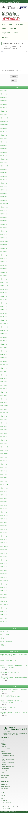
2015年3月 (4, 539)
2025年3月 (4, 149)
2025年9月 (4, 128)
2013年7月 (4, 587)
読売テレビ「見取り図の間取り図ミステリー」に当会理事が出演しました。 (14, 666)
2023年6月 (4, 220)
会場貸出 (3, 798)
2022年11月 (5, 244)
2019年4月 (4, 392)
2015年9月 (4, 519)
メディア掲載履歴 (6, 749)
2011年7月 (4, 618)
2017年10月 (5, 454)
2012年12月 (5, 601)
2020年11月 (5, 327)
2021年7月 (4, 299)
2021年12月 (5, 282)
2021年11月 (5, 286)
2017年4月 (4, 474)
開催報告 (4, 645)
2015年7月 (4, 525)
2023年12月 (5, 200)
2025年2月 (4, 152)
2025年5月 (4, 142)
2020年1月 (4, 361)
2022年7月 (4, 258)
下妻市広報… (14, 76)
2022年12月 (5, 241)
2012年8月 (4, 611)
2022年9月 (4, 251)
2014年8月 (4, 556)
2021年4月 (4, 310)
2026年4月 (4, 104)
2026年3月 (4, 107)
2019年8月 (4, 378)
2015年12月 (5, 515)
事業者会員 (4, 744)
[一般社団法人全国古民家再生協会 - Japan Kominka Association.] (14, 7)
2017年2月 (4, 481)
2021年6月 (4, 303)
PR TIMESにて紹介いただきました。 (11, 672)
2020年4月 (4, 351)
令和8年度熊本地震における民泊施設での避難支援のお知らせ (14, 677)
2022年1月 (4, 279)
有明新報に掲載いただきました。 (14, 43)
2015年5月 (4, 532)
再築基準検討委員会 (6, 753)
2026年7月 (4, 94)
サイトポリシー (4, 800)
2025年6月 (4, 138)
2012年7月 (4, 615)
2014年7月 (4, 560)
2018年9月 (4, 416)
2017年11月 (5, 450)
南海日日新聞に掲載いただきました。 (11, 661)
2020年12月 (5, 323)
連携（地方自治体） (11, 70)
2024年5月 (4, 183)
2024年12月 (5, 159)
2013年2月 (4, 597)
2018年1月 (4, 443)
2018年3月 (4, 436)
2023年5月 (4, 224)
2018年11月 (5, 409)
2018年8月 (4, 419)
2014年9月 (4, 553)
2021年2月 (4, 316)
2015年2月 (4, 543)
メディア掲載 (3, 70)
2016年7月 (4, 498)
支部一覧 (4, 746)
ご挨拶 (10, 24)
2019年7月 (4, 382)
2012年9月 (4, 608)
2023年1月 (4, 238)
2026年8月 (4, 90)
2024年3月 (4, 190)
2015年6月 (4, 529)
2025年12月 (5, 118)
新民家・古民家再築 (5, 786)
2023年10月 (5, 207)
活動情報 (4, 28)
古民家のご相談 (19, 24)
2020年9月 (4, 334)
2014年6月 (4, 563)
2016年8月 (4, 495)
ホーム (3, 24)
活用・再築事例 (4, 789)
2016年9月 (4, 491)
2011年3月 (4, 621)
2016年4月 (4, 508)
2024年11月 (5, 162)
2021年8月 (4, 296)
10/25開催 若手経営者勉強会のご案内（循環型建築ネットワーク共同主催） (14, 655)
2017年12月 (5, 447)
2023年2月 (4, 234)
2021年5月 (4, 306)
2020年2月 (4, 358)
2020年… (14, 80)
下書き (4, 638)
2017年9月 (4, 457)
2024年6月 (4, 179)
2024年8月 (4, 173)
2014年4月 (4, 570)
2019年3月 (4, 395)
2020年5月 (4, 347)
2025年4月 (4, 145)
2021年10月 (5, 289)
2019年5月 (4, 388)
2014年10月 (5, 549)
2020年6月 (4, 344)
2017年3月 (4, 478)
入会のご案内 (13, 28)
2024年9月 (4, 169)
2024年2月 (4, 193)
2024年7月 (4, 176)
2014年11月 (5, 546)
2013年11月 (5, 577)
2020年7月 (4, 340)
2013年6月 (4, 591)
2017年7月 (4, 464)
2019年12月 (5, 364)
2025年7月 (4, 135)
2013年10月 (5, 580)
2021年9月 (4, 292)
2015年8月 (4, 522)
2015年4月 (4, 536)
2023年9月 (4, 210)
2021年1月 (4, 320)
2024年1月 (4, 196)
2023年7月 (4, 217)
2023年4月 (4, 227)
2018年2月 (4, 440)
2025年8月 (4, 131)
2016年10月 (5, 488)
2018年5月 (4, 430)
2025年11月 (5, 121)
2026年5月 (4, 101)
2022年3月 (4, 272)
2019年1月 (4, 402)
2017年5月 (4, 471)
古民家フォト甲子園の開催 (8, 766)
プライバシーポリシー (6, 802)
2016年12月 (5, 484)
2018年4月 (4, 433)
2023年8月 (4, 214)
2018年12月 (5, 406)
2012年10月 (5, 604)
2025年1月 (4, 155)
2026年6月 (4, 97)
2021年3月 (4, 313)
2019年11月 (5, 368)
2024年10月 (5, 166)
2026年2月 (4, 111)
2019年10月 (5, 371)
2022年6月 (4, 262)
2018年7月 (4, 423)
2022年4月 (4, 268)
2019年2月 (4, 399)
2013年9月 (4, 584)
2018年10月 (5, 412)
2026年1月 (4, 114)
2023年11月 (5, 203)
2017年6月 (4, 467)
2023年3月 (4, 231)
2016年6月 (4, 501)
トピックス (5, 631)
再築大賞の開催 (5, 768)
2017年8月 (4, 460)
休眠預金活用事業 (6, 33)
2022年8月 (4, 255)
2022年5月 (4, 265)
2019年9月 (4, 375)
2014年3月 (4, 573)
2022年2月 (4, 275)
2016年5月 (4, 505)
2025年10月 (5, 125)
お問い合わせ (5, 37)
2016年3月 (4, 512)
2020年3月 (4, 354)
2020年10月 (5, 330)
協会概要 (16, 33)
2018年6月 (4, 426)
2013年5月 (4, 594)
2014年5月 (4, 567)
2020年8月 (4, 337)
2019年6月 (4, 385)
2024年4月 (4, 186)
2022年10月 (5, 248)
